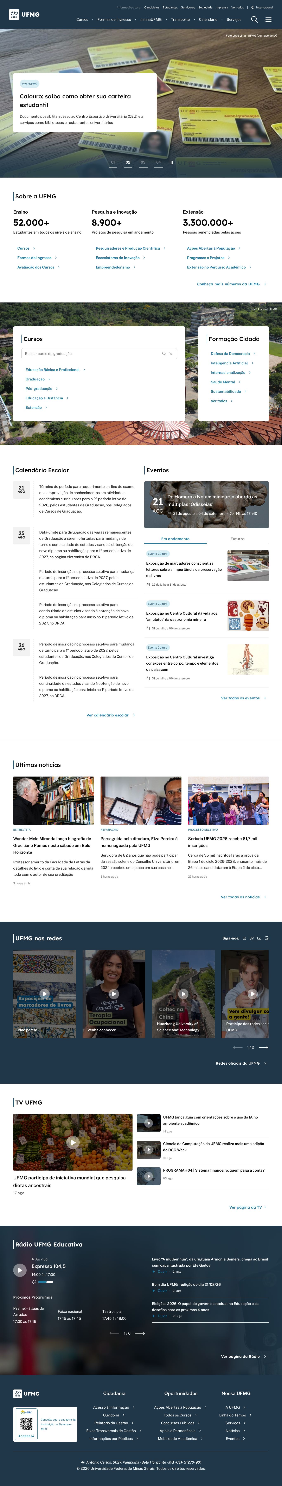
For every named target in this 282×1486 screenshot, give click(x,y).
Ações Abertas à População (177, 1407)
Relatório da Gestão (111, 1423)
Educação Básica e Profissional (53, 369)
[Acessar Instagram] (244, 938)
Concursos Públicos (177, 1423)
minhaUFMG (151, 19)
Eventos (232, 1438)
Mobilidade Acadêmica (177, 1438)
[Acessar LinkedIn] (267, 938)
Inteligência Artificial (229, 363)
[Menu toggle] (268, 19)
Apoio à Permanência (178, 1431)
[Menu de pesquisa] (254, 19)
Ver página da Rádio (240, 1356)
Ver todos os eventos (240, 698)
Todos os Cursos (177, 1415)
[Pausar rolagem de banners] (171, 162)
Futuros (238, 538)
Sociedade (205, 7)
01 (113, 162)
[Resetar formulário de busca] (170, 353)
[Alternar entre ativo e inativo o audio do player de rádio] (34, 1281)
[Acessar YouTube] (259, 938)
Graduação (35, 379)
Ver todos (237, 7)
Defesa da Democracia (230, 353)
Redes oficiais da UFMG (238, 1063)
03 (143, 162)
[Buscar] (164, 353)
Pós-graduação (39, 388)
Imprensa (222, 7)
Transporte (180, 19)
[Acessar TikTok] (252, 938)
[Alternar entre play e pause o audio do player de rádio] (20, 1270)
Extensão (34, 407)
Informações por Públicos (111, 1438)
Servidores (188, 7)
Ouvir (162, 1271)
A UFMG (232, 1407)
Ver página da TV (246, 1207)
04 (158, 162)
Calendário (208, 19)
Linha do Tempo (232, 1415)
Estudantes (170, 7)
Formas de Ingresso (114, 19)
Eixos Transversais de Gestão (111, 1431)
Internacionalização (228, 372)
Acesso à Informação (111, 1407)
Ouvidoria (111, 1415)
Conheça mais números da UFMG (228, 284)
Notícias (233, 1431)
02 (128, 162)
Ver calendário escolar (107, 715)
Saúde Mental (223, 382)
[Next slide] (263, 1047)
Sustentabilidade (226, 391)
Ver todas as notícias (240, 897)
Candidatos (151, 7)
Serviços (234, 19)
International (264, 7)
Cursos (82, 19)
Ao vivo (41, 1259)
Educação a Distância (44, 398)
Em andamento (175, 538)
